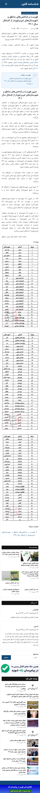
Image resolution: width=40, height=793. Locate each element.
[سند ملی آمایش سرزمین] (10, 576)
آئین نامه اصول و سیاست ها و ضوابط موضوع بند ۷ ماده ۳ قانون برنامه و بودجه (29, 574)
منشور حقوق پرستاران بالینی (18, 740)
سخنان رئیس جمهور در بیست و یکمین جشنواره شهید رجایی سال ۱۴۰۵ (15, 750)
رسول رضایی (33, 29)
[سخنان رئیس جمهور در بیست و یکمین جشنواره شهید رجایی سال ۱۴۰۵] (32, 752)
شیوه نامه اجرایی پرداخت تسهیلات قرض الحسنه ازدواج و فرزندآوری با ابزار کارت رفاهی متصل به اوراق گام (22, 695)
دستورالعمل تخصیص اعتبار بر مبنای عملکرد (11, 590)
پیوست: (28, 83)
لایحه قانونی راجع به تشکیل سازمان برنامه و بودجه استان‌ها (29, 564)
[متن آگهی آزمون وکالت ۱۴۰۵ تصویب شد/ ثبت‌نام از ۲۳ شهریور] (32, 705)
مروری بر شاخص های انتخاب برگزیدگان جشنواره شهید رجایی (14, 712)
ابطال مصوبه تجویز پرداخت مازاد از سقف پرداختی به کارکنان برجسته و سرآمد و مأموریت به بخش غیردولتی (14, 722)
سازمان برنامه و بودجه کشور (29, 13)
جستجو (35, 654)
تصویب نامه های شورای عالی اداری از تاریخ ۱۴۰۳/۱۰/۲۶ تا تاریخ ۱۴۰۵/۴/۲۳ (14, 732)
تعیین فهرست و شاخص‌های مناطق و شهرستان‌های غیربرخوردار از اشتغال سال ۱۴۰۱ (17, 79)
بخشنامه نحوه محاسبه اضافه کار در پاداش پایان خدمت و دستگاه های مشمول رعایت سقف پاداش (14, 770)
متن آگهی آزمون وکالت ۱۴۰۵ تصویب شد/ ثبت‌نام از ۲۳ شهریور (14, 703)
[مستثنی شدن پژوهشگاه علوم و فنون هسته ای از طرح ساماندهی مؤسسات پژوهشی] (32, 687)
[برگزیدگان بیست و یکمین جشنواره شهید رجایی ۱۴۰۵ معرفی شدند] (32, 761)
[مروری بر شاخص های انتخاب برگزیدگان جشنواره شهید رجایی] (32, 714)
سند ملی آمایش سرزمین (12, 583)
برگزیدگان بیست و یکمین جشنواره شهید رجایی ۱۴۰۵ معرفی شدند (14, 760)
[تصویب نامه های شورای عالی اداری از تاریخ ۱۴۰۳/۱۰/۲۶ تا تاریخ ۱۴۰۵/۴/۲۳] (32, 734)
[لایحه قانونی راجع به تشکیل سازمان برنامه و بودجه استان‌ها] (29, 556)
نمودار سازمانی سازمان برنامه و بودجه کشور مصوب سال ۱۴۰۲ (10, 553)
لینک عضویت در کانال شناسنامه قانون (20, 791)
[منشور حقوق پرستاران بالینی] (32, 743)
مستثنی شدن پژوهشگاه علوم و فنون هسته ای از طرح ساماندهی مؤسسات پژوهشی (15, 686)
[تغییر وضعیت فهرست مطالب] (34, 75)
